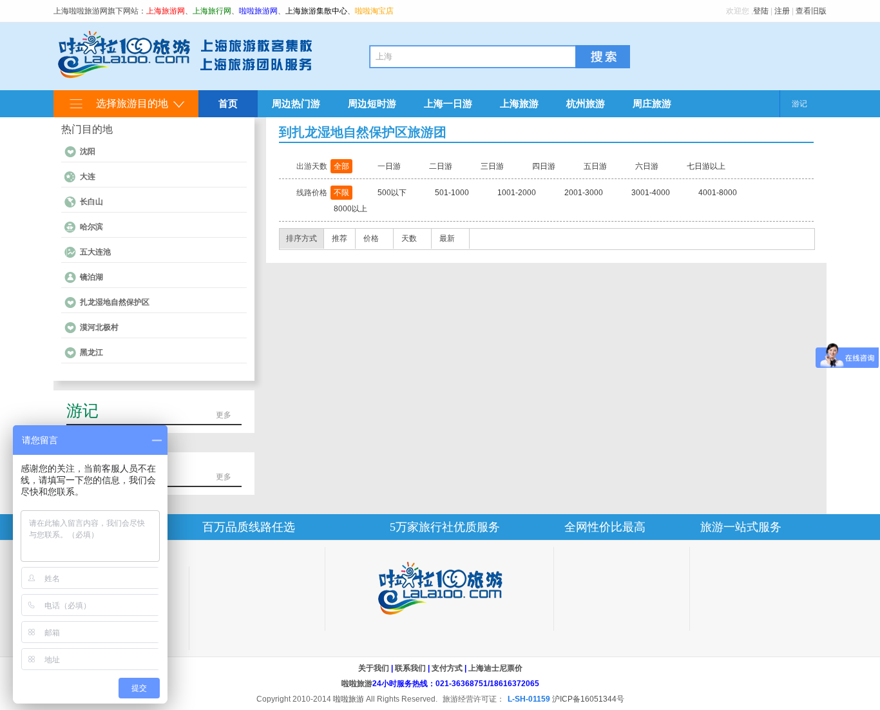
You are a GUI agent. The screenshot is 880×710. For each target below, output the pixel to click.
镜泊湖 (91, 277)
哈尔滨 (91, 226)
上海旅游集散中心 (316, 10)
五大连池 (95, 251)
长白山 (91, 201)
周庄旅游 (652, 103)
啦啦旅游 (356, 683)
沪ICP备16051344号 (588, 699)
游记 (799, 103)
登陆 (761, 10)
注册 (782, 10)
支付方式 (447, 668)
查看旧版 (811, 10)
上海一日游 (448, 103)
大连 (87, 176)
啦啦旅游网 (258, 10)
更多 (223, 414)
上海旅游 (519, 103)
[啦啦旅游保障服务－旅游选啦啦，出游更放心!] (439, 588)
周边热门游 (296, 103)
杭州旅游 (585, 103)
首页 (228, 103)
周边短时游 (372, 103)
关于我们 (373, 668)
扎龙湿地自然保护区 (114, 302)
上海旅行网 (212, 10)
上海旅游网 (165, 10)
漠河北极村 (99, 327)
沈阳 (87, 151)
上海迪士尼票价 (495, 668)
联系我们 (410, 668)
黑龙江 (91, 352)
